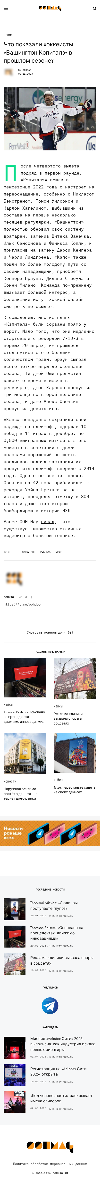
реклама (45, 552)
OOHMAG (27, 70)
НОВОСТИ (10, 781)
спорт (59, 552)
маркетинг (28, 552)
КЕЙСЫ (8, 704)
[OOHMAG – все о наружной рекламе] (50, 8)
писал (47, 521)
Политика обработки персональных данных (50, 1164)
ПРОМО (8, 35)
